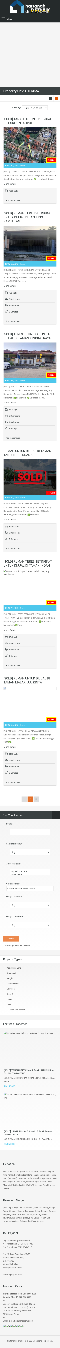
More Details (10, 183)
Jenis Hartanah (13, 863)
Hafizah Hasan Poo (12, 1294)
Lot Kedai (11, 989)
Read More (47, 1139)
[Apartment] (30, 874)
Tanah (9, 999)
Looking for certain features (17, 945)
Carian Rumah (13, 883)
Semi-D (10, 994)
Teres (9, 1004)
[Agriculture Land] (30, 871)
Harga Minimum (14, 896)
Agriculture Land (14, 968)
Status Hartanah (14, 843)
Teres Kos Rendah (17, 1010)
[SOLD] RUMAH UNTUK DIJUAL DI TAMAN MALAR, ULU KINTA (27, 680)
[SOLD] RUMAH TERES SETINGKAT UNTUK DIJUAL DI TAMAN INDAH (28, 563)
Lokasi (9, 823)
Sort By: (16, 107)
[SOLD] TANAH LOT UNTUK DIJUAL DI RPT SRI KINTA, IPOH (29, 121)
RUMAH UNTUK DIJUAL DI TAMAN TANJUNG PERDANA (27, 453)
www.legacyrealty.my (12, 1274)
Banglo (10, 978)
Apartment (11, 973)
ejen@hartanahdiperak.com (21, 1321)
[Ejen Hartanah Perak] (30, 8)
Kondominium (13, 983)
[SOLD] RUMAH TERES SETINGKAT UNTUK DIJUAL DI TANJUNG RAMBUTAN (28, 217)
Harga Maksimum (15, 916)
